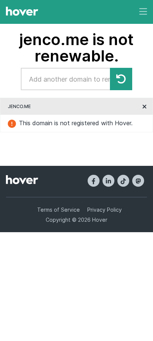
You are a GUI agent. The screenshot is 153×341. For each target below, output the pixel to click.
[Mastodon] (138, 181)
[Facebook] (94, 181)
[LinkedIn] (108, 181)
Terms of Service (58, 209)
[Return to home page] (22, 11)
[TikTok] (123, 181)
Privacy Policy (104, 209)
